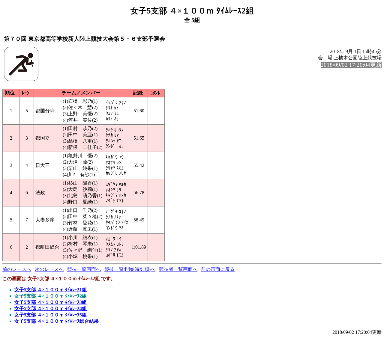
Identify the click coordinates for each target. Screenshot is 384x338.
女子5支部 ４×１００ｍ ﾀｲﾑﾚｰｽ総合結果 (56, 321)
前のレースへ (16, 269)
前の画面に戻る (218, 269)
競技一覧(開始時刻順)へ (129, 269)
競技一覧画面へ (84, 269)
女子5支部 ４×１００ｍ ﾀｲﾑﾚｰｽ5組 (50, 314)
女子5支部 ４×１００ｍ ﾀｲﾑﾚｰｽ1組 (50, 289)
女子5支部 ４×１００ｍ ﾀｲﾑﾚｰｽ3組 (50, 302)
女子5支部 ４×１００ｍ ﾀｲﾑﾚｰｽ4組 (50, 308)
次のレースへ (49, 269)
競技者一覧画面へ (178, 269)
